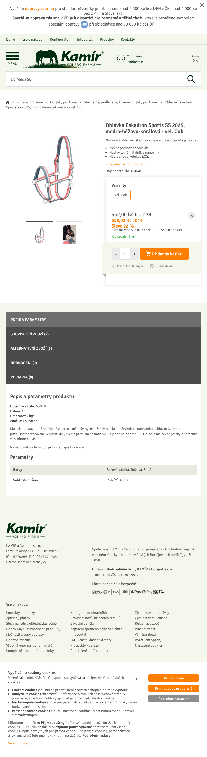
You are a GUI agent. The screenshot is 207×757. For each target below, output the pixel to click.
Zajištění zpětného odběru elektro (96, 629)
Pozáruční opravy (148, 640)
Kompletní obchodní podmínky (30, 650)
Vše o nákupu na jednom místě (29, 645)
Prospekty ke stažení (86, 645)
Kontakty (128, 39)
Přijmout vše (174, 678)
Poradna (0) (22, 377)
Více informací (19, 743)
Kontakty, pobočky (20, 612)
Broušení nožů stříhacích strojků (95, 618)
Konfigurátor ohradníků (88, 612)
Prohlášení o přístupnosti (89, 650)
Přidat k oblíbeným (130, 266)
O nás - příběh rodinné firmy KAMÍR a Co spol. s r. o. (132, 569)
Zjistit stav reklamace (151, 618)
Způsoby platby (18, 618)
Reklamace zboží (147, 623)
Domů (10, 39)
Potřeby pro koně (29, 102)
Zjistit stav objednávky (152, 612)
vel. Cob (121, 195)
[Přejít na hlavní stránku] (82, 58)
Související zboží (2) (30, 334)
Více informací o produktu (126, 164)
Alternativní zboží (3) (31, 348)
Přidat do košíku (167, 254)
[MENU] (12, 56)
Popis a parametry (28, 319)
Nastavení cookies (149, 645)
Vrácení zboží (145, 629)
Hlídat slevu (163, 266)
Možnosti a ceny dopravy (25, 634)
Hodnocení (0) (24, 363)
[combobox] (93, 79)
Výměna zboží (145, 634)
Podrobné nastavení (173, 698)
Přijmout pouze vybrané (173, 688)
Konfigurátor (60, 39)
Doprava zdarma (18, 640)
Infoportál (85, 39)
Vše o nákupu (32, 39)
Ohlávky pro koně (63, 102)
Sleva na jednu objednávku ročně (31, 623)
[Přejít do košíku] (196, 59)
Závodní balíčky (82, 623)
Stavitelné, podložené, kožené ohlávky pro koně (121, 102)
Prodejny (107, 39)
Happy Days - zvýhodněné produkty (33, 629)
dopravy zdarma (40, 8)
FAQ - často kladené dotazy (91, 640)
